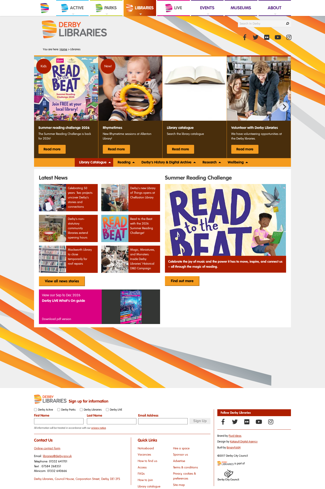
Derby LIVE (116, 409)
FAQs (141, 473)
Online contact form (47, 448)
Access (142, 467)
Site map (179, 485)
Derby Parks (68, 409)
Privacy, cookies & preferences (184, 476)
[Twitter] (234, 421)
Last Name (94, 415)
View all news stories (62, 281)
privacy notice (98, 428)
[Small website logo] (50, 399)
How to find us (147, 461)
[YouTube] (258, 421)
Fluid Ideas (235, 436)
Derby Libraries (93, 409)
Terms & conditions (185, 467)
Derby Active (45, 409)
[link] (72, 15)
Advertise (179, 461)
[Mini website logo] (225, 463)
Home (63, 49)
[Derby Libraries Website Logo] (74, 29)
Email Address (148, 415)
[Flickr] (246, 421)
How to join (145, 480)
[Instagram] (270, 421)
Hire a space (181, 448)
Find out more (182, 281)
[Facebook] (222, 421)
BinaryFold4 (234, 447)
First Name (41, 415)
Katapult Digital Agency (244, 441)
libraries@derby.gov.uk (57, 456)
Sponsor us (180, 454)
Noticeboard (146, 448)
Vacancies (144, 454)
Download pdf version (56, 319)
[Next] (284, 107)
